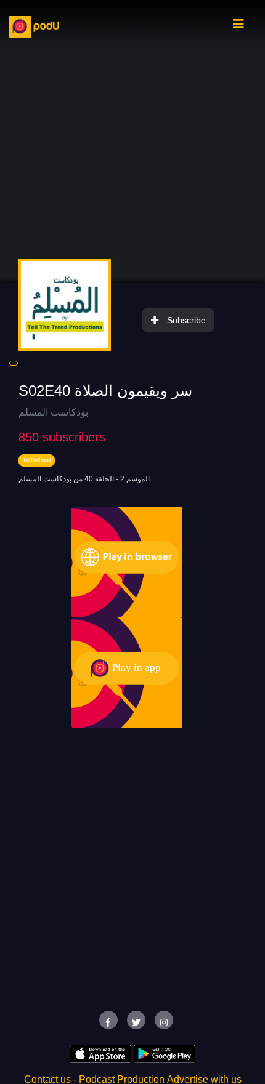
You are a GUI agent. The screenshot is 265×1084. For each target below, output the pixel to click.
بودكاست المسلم (53, 412)
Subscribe (186, 320)
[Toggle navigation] (238, 27)
